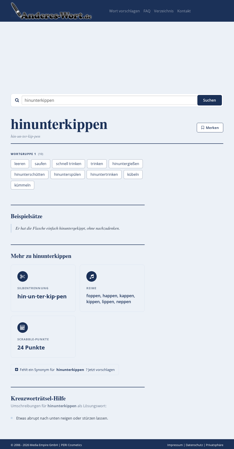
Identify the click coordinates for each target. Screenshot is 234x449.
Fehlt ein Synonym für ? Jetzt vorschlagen (67, 369)
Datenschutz (194, 445)
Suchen (209, 100)
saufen (40, 163)
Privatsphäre (214, 445)
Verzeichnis (164, 10)
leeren (19, 163)
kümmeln (22, 185)
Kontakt (184, 10)
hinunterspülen (67, 174)
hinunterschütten (29, 174)
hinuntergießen (125, 163)
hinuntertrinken (104, 174)
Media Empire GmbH (44, 445)
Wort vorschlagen (124, 10)
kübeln (133, 174)
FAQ (147, 10)
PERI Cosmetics (71, 445)
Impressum (175, 445)
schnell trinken (68, 163)
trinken (97, 163)
